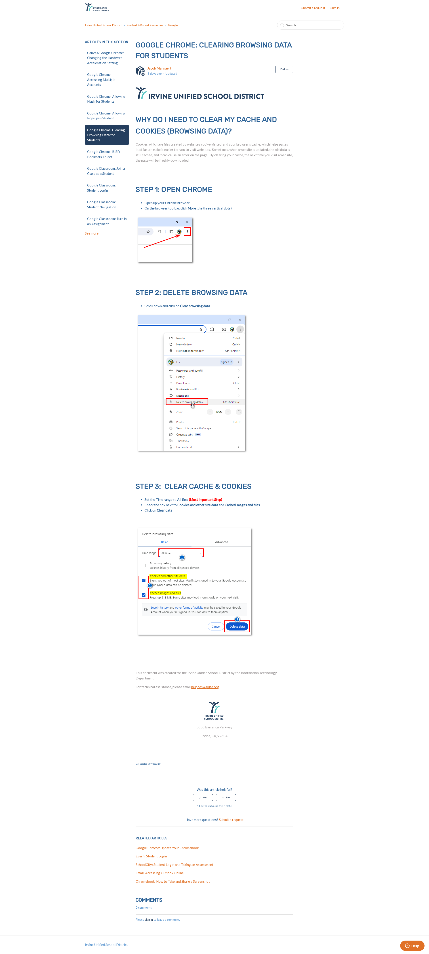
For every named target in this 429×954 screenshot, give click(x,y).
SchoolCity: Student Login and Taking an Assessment (174, 865)
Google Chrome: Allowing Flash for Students (106, 99)
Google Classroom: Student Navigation (101, 204)
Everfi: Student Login (151, 856)
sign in (149, 919)
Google (173, 25)
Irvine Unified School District (103, 25)
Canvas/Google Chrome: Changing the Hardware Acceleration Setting (105, 58)
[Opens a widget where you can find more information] (412, 946)
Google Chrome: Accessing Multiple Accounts (101, 79)
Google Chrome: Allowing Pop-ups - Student (106, 115)
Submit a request (313, 8)
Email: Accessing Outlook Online (160, 873)
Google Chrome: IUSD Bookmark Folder (103, 154)
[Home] (97, 10)
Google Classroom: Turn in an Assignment (107, 221)
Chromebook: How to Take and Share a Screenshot (173, 881)
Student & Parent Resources (145, 25)
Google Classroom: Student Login (101, 187)
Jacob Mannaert (159, 68)
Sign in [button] (335, 8)
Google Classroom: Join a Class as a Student (106, 171)
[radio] (203, 797)
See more (92, 233)
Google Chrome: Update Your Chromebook (167, 848)
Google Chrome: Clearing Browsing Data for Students (106, 135)
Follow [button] (284, 69)
